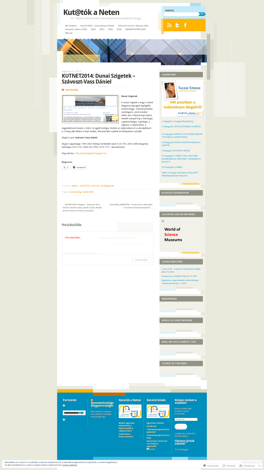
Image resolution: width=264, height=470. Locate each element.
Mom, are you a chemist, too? (179, 342)
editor (74, 186)
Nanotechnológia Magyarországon (102, 404)
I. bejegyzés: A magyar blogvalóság (177, 121)
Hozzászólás (71, 90)
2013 (102, 29)
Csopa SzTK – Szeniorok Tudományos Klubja (181, 269)
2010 (119, 29)
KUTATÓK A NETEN (89, 186)
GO (202, 14)
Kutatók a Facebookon (175, 193)
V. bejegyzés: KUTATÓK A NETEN (176, 150)
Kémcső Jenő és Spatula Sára (133, 25)
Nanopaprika (169, 299)
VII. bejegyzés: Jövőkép (172, 167)
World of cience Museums (177, 320)
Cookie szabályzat (69, 465)
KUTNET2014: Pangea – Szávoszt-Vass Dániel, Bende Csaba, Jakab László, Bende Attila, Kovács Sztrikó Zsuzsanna (82, 208)
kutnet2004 (88, 192)
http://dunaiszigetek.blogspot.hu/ (91, 153)
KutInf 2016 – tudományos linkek (97, 25)
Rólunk (69, 33)
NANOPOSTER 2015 (135, 29)
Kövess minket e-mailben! (186, 401)
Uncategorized (107, 186)
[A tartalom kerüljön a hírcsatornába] (92, 400)
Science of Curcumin (174, 363)
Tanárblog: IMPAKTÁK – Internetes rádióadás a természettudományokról (130, 206)
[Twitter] (177, 25)
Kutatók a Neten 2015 (76, 29)
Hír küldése (71, 25)
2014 (93, 29)
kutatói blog (75, 192)
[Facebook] (185, 25)
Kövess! (181, 426)
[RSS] (169, 25)
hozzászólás (141, 260)
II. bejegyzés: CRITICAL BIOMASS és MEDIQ (181, 126)
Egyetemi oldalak (155, 423)
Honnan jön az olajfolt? (172, 276)
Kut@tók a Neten (91, 12)
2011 (110, 29)
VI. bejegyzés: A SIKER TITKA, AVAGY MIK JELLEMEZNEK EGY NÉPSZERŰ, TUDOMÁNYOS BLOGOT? (181, 159)
